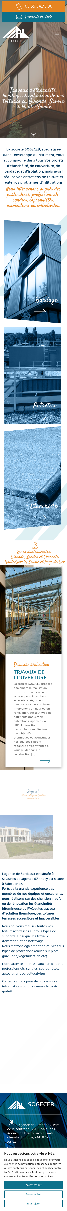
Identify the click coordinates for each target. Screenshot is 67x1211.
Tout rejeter (33, 1203)
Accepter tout (34, 1185)
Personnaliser (33, 1194)
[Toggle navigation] (57, 34)
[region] (33, 1179)
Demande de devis (38, 17)
